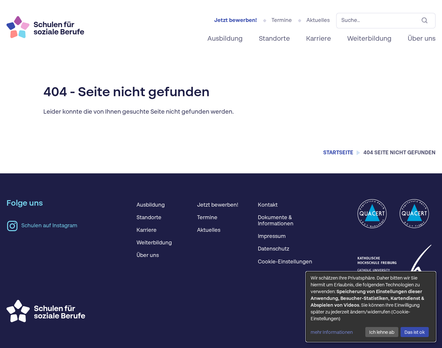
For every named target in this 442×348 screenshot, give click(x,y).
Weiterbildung (154, 243)
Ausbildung (151, 205)
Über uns (148, 255)
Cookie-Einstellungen (285, 262)
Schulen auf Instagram (49, 226)
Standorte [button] (274, 39)
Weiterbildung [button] (369, 39)
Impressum (272, 236)
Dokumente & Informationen (275, 221)
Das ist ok (414, 332)
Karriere (318, 39)
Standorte (149, 217)
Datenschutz (273, 249)
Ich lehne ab (381, 332)
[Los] (425, 20)
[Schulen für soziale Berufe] (45, 25)
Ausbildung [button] (225, 39)
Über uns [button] (422, 39)
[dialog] (371, 307)
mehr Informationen (332, 332)
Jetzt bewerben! (235, 20)
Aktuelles (318, 20)
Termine (281, 20)
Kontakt (268, 205)
